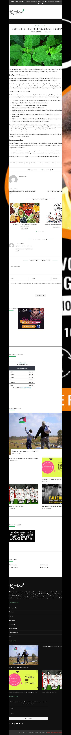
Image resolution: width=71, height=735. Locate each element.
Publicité (27, 1)
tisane (58, 162)
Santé (44, 26)
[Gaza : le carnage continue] (23, 494)
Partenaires (41, 1)
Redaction (38, 31)
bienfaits (20, 162)
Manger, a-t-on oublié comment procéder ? (25, 225)
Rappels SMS (34, 1)
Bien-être (37, 26)
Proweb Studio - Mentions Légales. (54, 732)
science (46, 162)
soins (52, 162)
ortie (27, 162)
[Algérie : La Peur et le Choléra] (56, 213)
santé (39, 162)
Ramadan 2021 (14, 1)
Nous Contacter (49, 1)
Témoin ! (21, 1)
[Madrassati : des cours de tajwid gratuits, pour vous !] (23, 680)
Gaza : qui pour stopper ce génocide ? (25, 451)
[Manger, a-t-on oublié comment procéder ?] (24, 213)
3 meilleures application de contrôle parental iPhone (23, 458)
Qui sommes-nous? (60, 1)
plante (33, 162)
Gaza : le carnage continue (16, 506)
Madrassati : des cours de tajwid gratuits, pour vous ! (23, 692)
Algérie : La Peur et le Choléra (56, 225)
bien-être (12, 162)
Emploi (10, 636)
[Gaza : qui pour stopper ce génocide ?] (23, 655)
